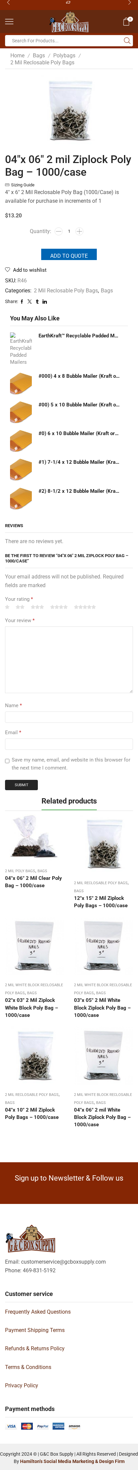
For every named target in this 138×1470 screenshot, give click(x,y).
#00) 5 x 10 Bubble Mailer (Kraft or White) (79, 405)
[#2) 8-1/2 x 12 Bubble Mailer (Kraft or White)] (21, 498)
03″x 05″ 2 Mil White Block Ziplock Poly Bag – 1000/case (102, 1007)
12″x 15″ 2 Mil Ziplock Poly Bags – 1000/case (101, 902)
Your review (19, 620)
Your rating (19, 599)
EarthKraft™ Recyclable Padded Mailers (79, 336)
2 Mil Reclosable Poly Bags (42, 62)
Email (13, 732)
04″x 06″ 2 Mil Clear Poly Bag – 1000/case (33, 882)
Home (17, 55)
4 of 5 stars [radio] (59, 607)
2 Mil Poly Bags (20, 871)
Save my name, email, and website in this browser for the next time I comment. (71, 764)
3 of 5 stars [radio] (37, 607)
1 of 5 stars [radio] (7, 607)
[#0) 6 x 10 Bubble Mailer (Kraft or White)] (21, 441)
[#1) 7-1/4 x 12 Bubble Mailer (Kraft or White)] (21, 469)
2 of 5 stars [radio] (20, 607)
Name (13, 705)
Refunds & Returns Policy (35, 1348)
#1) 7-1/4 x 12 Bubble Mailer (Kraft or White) (79, 462)
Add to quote (69, 256)
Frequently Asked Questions (38, 1312)
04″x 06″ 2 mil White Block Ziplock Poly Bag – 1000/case (102, 1117)
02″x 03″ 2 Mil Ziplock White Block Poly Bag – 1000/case (31, 1007)
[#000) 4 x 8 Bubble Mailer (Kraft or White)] (21, 383)
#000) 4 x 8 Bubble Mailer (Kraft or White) (79, 376)
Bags (39, 55)
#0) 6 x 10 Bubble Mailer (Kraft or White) (79, 433)
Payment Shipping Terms (35, 1330)
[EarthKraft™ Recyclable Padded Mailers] (21, 349)
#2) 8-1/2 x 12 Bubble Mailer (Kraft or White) (79, 491)
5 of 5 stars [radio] (85, 607)
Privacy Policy (21, 1385)
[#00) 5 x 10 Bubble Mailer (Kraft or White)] (21, 412)
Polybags (64, 55)
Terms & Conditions (28, 1367)
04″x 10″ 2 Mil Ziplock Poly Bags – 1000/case (32, 1113)
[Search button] (127, 40)
